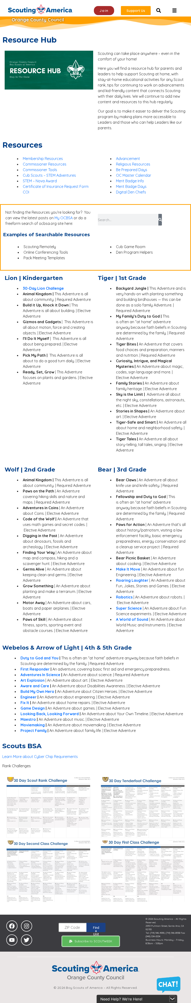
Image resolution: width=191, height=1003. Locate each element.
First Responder (35, 669)
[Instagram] (26, 926)
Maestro (28, 719)
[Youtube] (11, 940)
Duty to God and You (39, 658)
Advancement (128, 158)
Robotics (124, 597)
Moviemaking (32, 725)
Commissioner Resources (44, 164)
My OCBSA (64, 218)
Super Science (129, 608)
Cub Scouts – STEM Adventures (49, 175)
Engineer (29, 697)
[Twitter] (26, 940)
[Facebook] (11, 926)
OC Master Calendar (133, 175)
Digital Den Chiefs (131, 192)
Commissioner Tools (40, 169)
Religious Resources (133, 164)
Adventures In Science (40, 674)
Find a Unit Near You (95, 929)
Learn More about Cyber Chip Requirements (40, 756)
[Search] (160, 220)
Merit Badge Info (130, 181)
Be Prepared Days (131, 169)
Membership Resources (43, 158)
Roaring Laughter (132, 580)
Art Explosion (32, 680)
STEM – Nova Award (40, 181)
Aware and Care (34, 686)
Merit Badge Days (131, 186)
